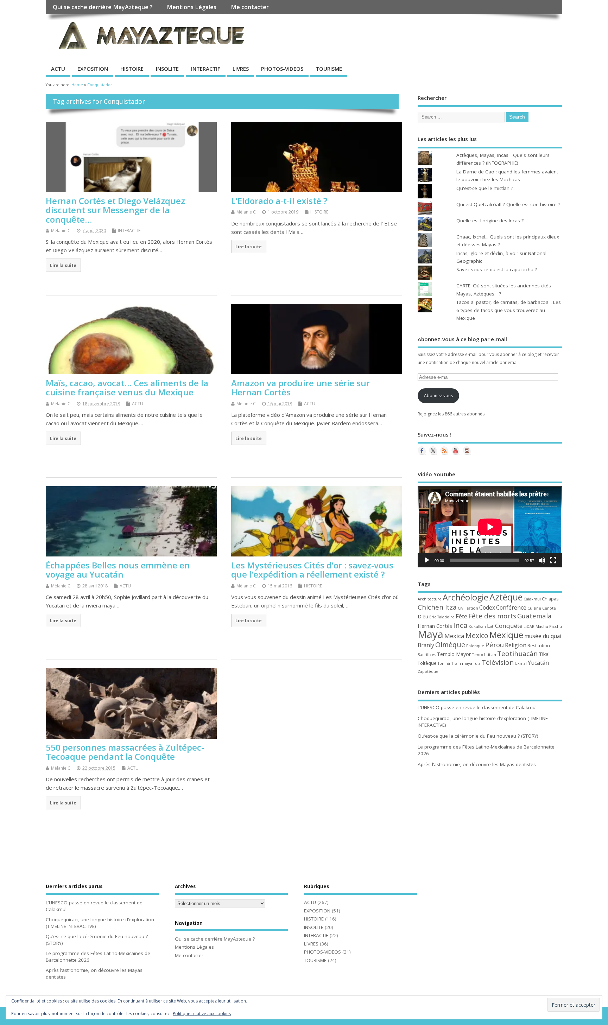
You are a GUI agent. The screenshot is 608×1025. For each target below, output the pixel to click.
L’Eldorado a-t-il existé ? (279, 200)
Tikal (544, 653)
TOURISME (329, 68)
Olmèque (450, 644)
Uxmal (521, 663)
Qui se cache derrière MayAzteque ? (103, 7)
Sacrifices (427, 654)
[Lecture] (426, 560)
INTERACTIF (205, 68)
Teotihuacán (517, 653)
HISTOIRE (132, 68)
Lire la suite (63, 265)
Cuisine (534, 608)
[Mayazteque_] (467, 450)
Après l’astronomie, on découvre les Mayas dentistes (477, 764)
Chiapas (550, 599)
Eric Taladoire (442, 617)
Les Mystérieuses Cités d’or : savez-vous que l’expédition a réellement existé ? (312, 569)
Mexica (454, 636)
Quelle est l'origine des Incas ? (490, 220)
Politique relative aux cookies (202, 1014)
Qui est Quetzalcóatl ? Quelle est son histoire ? (508, 204)
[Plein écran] (553, 560)
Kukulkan (477, 626)
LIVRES (241, 68)
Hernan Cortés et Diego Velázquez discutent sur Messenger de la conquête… (115, 210)
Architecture (430, 599)
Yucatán (538, 663)
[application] (490, 526)
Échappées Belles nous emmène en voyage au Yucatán (118, 569)
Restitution (538, 646)
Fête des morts (492, 615)
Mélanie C (60, 231)
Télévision (498, 662)
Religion (515, 645)
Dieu (423, 616)
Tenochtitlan (484, 654)
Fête (461, 616)
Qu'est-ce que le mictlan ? (484, 188)
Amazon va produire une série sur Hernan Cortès (300, 387)
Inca (460, 625)
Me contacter (250, 7)
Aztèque (505, 597)
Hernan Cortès (435, 625)
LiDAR (529, 626)
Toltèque (427, 663)
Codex (487, 607)
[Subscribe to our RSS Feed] (444, 450)
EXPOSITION (92, 68)
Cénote (549, 608)
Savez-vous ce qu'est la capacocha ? (496, 269)
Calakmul (532, 598)
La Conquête (504, 626)
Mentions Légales (191, 7)
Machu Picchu (549, 626)
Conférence (511, 607)
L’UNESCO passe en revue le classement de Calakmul (477, 707)
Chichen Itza (437, 607)
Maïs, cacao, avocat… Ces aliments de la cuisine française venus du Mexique (127, 387)
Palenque (475, 645)
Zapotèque (428, 671)
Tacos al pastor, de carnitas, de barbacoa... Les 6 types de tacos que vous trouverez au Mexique (508, 310)
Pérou (494, 644)
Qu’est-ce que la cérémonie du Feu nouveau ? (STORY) (478, 736)
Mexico (477, 635)
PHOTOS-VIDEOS (282, 68)
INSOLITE (167, 68)
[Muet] (541, 560)
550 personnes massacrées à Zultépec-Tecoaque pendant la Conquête (125, 751)
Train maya (461, 663)
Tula (477, 663)
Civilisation (468, 608)
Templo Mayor (454, 654)
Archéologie (465, 597)
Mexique (506, 635)
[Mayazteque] (433, 450)
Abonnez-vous (438, 396)
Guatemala (534, 615)
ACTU (58, 68)
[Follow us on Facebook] (422, 450)
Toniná (444, 663)
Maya (430, 634)
